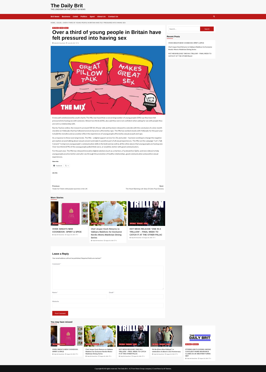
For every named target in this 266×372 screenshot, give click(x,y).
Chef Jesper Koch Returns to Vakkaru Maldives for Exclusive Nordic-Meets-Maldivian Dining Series (190, 48)
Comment (56, 264)
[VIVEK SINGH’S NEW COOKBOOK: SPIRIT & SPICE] (69, 213)
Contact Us (113, 17)
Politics (84, 17)
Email (111, 292)
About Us (101, 17)
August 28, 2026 (71, 234)
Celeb (75, 17)
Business (66, 17)
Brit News (55, 17)
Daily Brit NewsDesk (59, 43)
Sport (92, 17)
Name (55, 292)
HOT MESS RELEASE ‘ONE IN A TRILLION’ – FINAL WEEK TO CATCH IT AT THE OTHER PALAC (146, 232)
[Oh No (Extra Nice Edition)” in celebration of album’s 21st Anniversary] (166, 336)
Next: (145, 187)
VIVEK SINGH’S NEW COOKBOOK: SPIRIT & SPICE (186, 43)
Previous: (69, 187)
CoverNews (157, 369)
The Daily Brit (67, 5)
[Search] (214, 16)
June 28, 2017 (72, 43)
